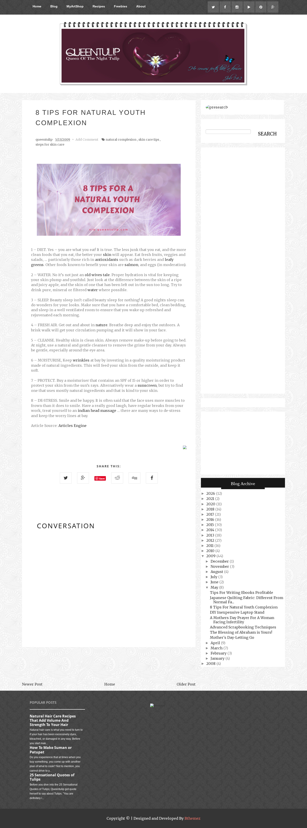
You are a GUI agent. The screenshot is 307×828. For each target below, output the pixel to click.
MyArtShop (75, 6)
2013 (210, 535)
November (220, 566)
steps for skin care (50, 144)
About (141, 6)
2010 (210, 550)
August (217, 571)
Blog (54, 6)
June (215, 582)
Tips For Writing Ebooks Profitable (241, 592)
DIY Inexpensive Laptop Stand (237, 612)
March (217, 648)
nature (101, 325)
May (215, 587)
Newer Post (32, 684)
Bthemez (192, 818)
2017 (210, 514)
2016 (210, 519)
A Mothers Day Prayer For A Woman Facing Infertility (242, 619)
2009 (211, 556)
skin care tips (148, 140)
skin (107, 254)
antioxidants (106, 259)
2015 (210, 524)
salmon (131, 264)
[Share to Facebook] (152, 478)
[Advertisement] (109, 664)
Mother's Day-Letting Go (232, 637)
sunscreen (147, 385)
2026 (211, 493)
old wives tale (97, 275)
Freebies (120, 6)
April (216, 643)
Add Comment (87, 140)
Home (37, 6)
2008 (211, 663)
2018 (210, 509)
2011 (210, 545)
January (218, 658)
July (214, 577)
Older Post (186, 684)
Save (102, 478)
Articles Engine (72, 425)
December (220, 561)
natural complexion (121, 140)
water (92, 290)
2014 (210, 530)
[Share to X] (66, 478)
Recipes (99, 6)
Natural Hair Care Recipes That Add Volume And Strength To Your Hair (53, 720)
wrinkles (81, 360)
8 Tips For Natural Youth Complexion (244, 607)
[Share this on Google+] (83, 478)
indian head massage (97, 410)
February (219, 653)
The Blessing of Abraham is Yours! (241, 632)
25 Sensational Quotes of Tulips (52, 777)
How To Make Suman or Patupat (51, 749)
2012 (210, 540)
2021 (210, 498)
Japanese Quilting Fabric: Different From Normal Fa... (246, 599)
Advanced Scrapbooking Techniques (243, 627)
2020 (211, 504)
